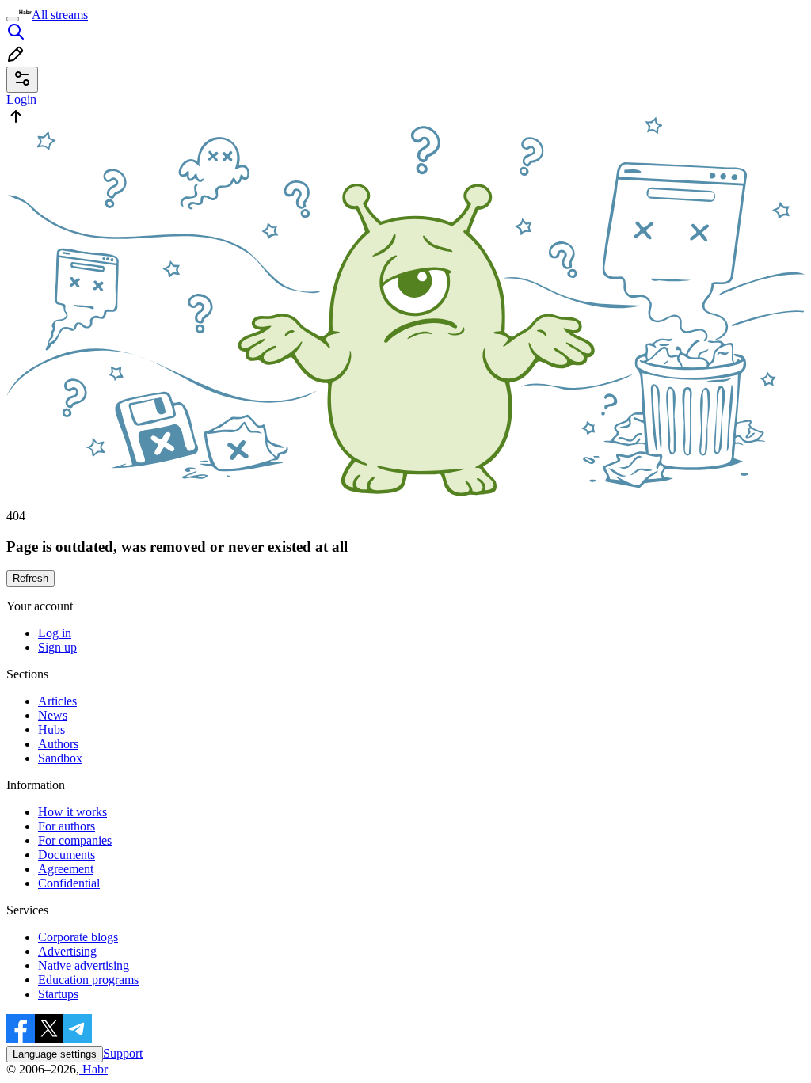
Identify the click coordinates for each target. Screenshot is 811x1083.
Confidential (69, 883)
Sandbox (60, 758)
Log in (54, 633)
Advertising (67, 951)
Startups (58, 994)
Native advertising (83, 965)
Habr (93, 1069)
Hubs (51, 729)
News (52, 715)
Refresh (30, 578)
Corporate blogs (78, 937)
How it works (72, 812)
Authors (58, 743)
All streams (60, 14)
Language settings (55, 1054)
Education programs (88, 979)
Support (123, 1053)
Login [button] (21, 99)
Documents (66, 854)
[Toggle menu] (12, 19)
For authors (66, 826)
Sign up (57, 647)
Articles (57, 701)
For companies (75, 840)
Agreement (65, 869)
